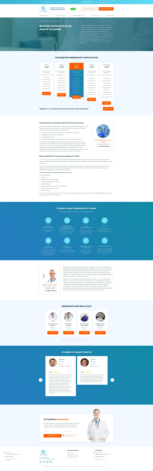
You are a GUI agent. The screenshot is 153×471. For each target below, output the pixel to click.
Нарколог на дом (110, 15)
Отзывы (62, 2)
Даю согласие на (71, 435)
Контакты (67, 2)
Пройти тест (108, 109)
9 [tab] (71, 339)
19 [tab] (83, 339)
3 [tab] (64, 339)
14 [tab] (77, 339)
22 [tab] (87, 339)
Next (112, 325)
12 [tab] (75, 339)
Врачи (58, 2)
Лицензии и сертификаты (50, 2)
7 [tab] (69, 339)
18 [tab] (82, 339)
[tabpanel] (52, 323)
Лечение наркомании (60, 15)
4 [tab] (65, 339)
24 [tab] (89, 339)
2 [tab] (63, 339)
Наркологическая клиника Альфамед (48, 21)
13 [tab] (76, 339)
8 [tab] (70, 339)
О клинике (41, 2)
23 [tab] (88, 339)
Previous (40, 325)
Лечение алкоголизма (43, 15)
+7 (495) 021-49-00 (87, 2)
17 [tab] (81, 339)
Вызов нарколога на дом (72, 454)
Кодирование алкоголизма (78, 15)
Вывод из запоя (95, 15)
